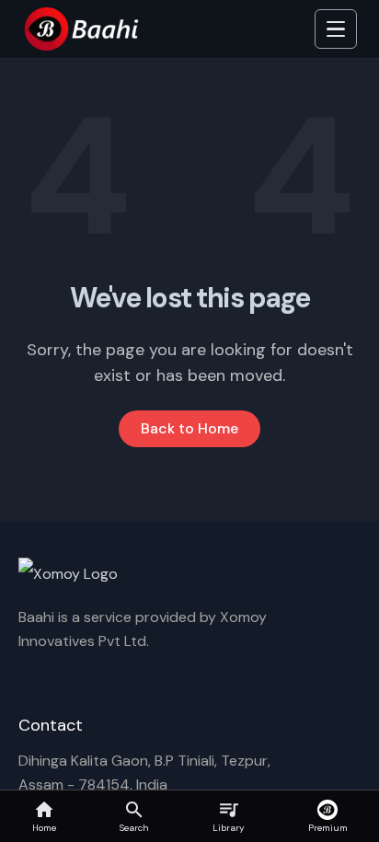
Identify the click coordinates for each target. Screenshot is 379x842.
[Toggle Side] (336, 29)
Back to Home (189, 428)
